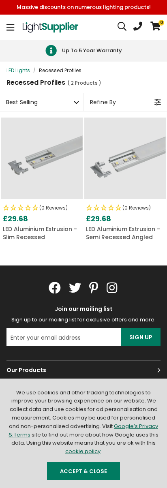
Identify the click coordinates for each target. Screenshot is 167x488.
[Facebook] (55, 288)
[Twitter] (75, 288)
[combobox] (122, 27)
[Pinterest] (93, 288)
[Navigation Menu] (10, 27)
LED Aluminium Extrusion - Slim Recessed (40, 233)
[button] (155, 27)
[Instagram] (113, 288)
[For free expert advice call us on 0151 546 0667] (137, 27)
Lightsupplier (50, 27)
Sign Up (140, 337)
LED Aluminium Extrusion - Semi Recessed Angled (123, 233)
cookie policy (83, 451)
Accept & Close (83, 471)
